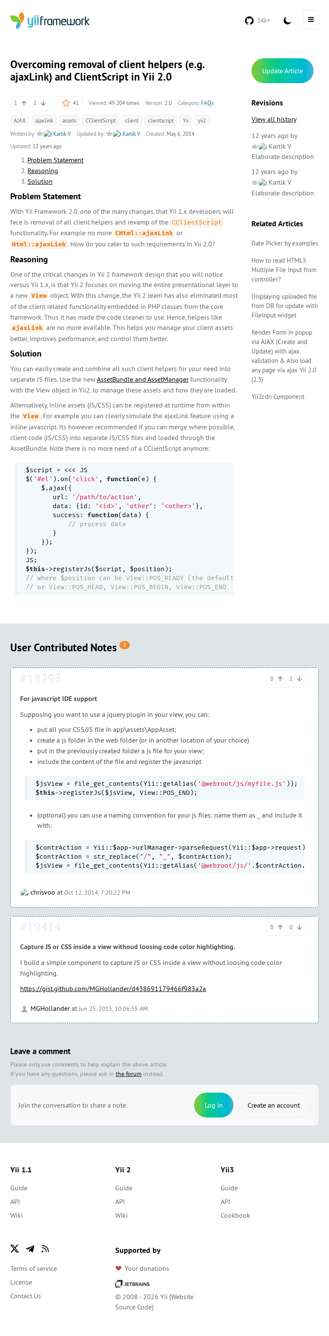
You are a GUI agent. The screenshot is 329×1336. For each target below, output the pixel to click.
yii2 (202, 120)
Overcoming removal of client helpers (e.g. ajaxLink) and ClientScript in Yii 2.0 (107, 70)
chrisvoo (42, 892)
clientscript (160, 120)
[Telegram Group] (30, 1248)
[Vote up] (24, 103)
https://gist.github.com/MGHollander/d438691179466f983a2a (113, 988)
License (21, 1282)
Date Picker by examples (284, 243)
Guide (18, 1187)
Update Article (282, 70)
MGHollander (49, 1008)
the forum (128, 1074)
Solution (40, 181)
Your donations (147, 1268)
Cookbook (235, 1215)
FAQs (207, 102)
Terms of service (33, 1268)
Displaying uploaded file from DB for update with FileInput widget (284, 305)
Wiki (16, 1215)
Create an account (274, 1105)
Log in (214, 1105)
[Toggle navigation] (311, 19)
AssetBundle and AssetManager (142, 379)
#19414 (40, 927)
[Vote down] (43, 103)
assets (69, 120)
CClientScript (101, 120)
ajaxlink (44, 120)
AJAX (20, 120)
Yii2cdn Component (278, 396)
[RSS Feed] (45, 1248)
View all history (273, 119)
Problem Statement (55, 160)
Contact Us (25, 1295)
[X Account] (14, 1248)
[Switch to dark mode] (287, 20)
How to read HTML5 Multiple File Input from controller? (284, 269)
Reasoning (42, 170)
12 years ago (270, 135)
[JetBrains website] (132, 1283)
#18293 (40, 678)
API (15, 1201)
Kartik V (61, 133)
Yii (185, 120)
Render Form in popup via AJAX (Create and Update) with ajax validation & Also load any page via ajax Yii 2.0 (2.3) (283, 355)
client (131, 120)
